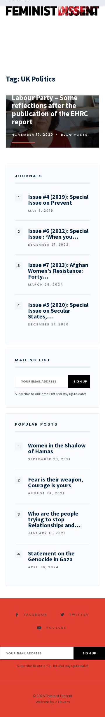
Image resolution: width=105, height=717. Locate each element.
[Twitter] (83, 13)
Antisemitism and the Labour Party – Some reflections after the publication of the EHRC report (50, 105)
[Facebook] (71, 13)
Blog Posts (74, 134)
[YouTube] (94, 13)
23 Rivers (62, 702)
